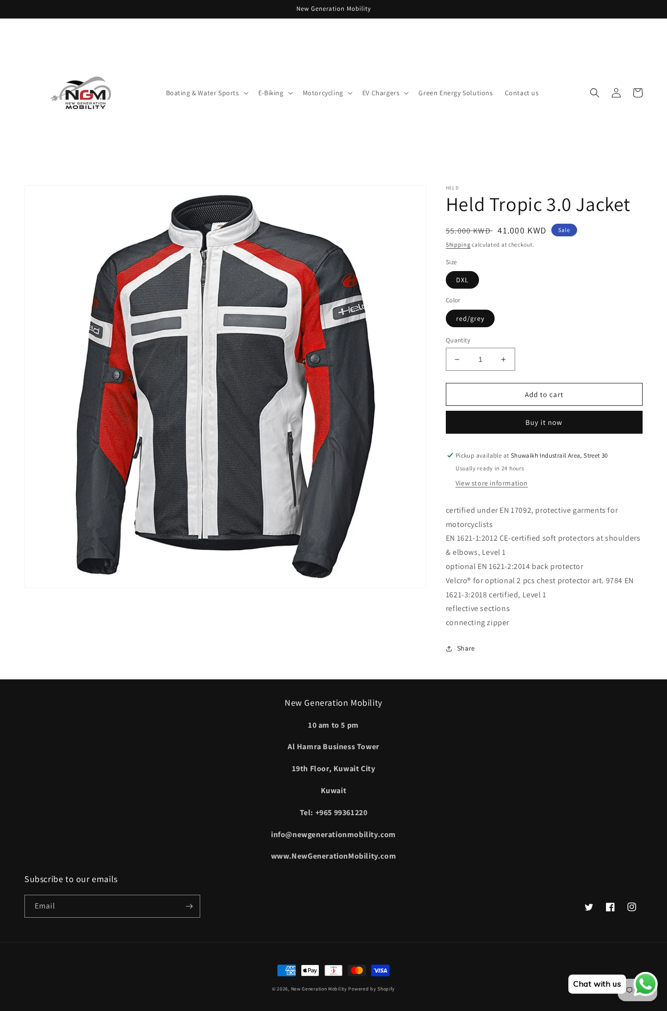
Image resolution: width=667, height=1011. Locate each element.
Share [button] (466, 648)
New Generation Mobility (320, 989)
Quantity (458, 340)
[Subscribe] (189, 906)
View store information (492, 483)
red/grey (470, 318)
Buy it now (544, 422)
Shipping (458, 244)
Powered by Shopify (371, 989)
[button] (206, 93)
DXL (462, 279)
